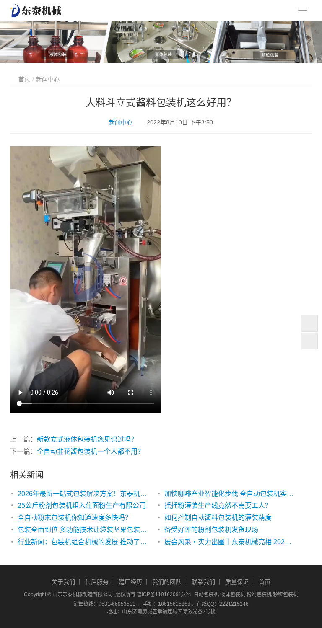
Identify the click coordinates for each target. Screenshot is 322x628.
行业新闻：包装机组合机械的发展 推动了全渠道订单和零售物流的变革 (83, 541)
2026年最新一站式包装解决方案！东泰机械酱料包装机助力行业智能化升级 (83, 493)
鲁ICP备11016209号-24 (164, 594)
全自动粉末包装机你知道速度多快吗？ (75, 517)
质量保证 (237, 582)
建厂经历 (130, 582)
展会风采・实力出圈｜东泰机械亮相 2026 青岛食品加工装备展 (229, 541)
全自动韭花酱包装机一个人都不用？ (90, 451)
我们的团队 (167, 582)
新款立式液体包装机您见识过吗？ (87, 439)
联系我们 (203, 582)
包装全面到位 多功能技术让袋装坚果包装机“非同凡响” (83, 529)
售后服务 (97, 582)
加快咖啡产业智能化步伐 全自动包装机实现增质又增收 (229, 493)
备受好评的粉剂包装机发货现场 (211, 529)
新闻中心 (120, 122)
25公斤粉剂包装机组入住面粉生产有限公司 (82, 505)
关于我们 (63, 582)
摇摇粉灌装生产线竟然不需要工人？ (218, 505)
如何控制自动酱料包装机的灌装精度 (218, 517)
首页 (24, 79)
